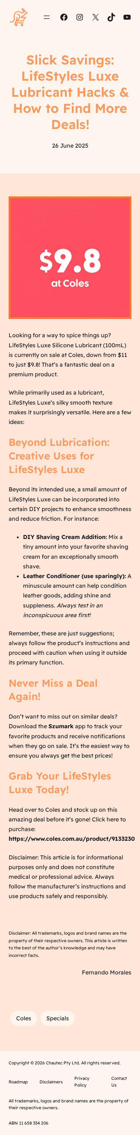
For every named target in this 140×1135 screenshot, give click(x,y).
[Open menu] (46, 17)
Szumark (61, 726)
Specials (57, 1018)
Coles (23, 1018)
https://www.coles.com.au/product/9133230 (72, 838)
